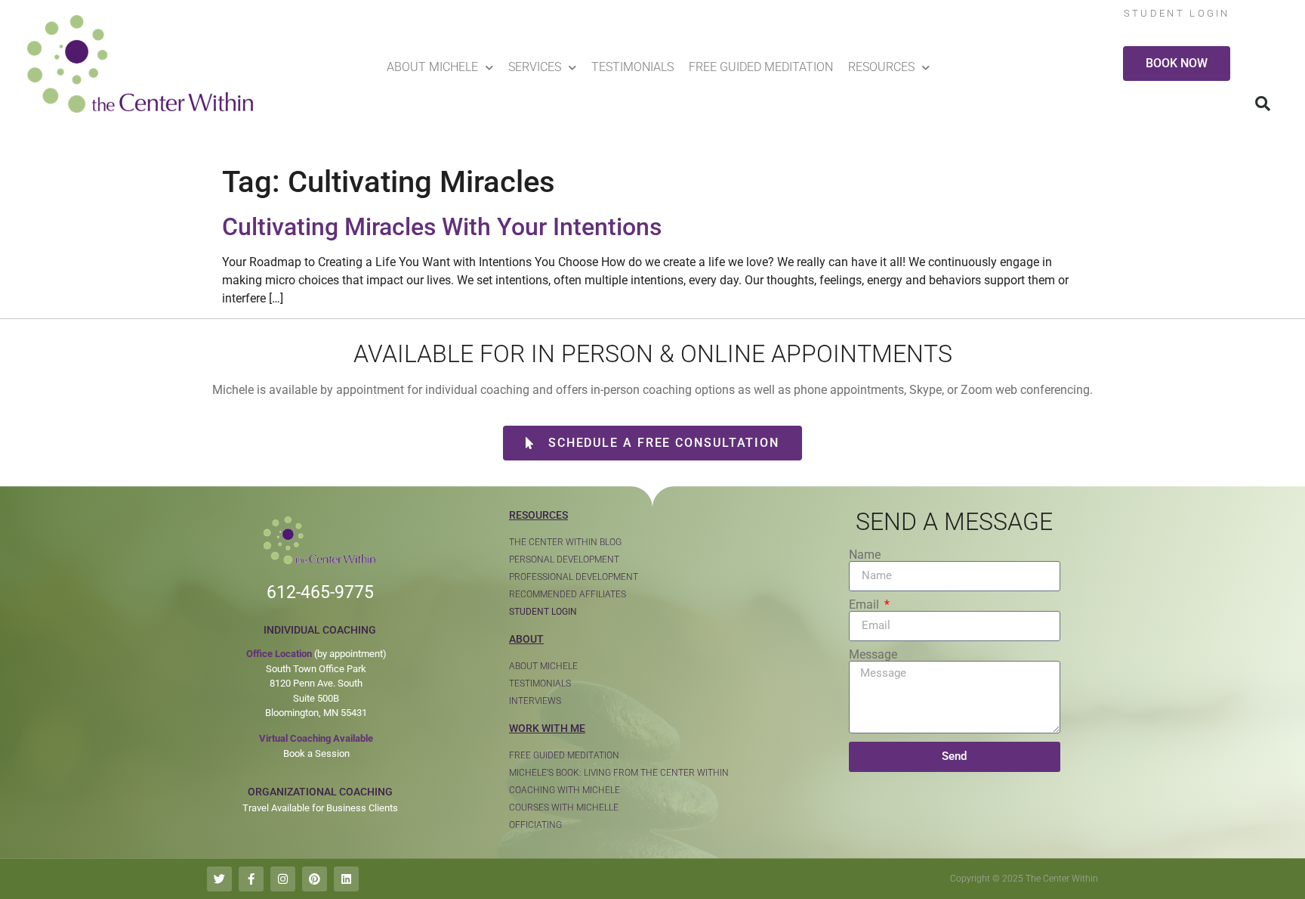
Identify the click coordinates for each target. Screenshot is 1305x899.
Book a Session (316, 753)
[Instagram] (282, 878)
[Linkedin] (346, 878)
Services (534, 67)
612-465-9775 (320, 592)
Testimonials (632, 67)
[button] (1263, 103)
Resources (881, 67)
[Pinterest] (314, 878)
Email (865, 605)
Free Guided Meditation (761, 67)
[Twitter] (219, 878)
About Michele (432, 67)
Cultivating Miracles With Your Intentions (442, 226)
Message (873, 655)
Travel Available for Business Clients (320, 808)
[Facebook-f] (251, 878)
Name (865, 555)
